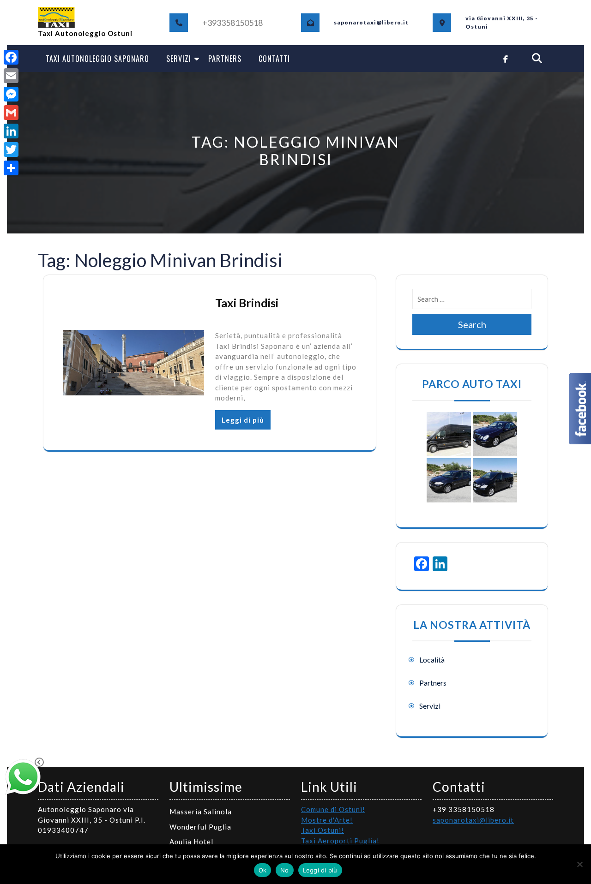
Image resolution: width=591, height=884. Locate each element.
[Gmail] (11, 112)
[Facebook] (11, 57)
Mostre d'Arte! (327, 820)
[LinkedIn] (11, 131)
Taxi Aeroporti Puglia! (340, 840)
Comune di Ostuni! (333, 809)
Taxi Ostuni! (322, 830)
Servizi (178, 58)
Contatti (274, 58)
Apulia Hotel (191, 841)
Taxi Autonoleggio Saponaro (97, 58)
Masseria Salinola (200, 811)
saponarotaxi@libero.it (473, 820)
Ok (263, 870)
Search (472, 324)
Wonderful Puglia (200, 827)
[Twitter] (11, 149)
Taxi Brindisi (246, 303)
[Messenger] (11, 94)
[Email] (11, 75)
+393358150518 (232, 23)
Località (432, 659)
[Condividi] (11, 168)
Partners (224, 58)
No (284, 870)
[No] (579, 864)
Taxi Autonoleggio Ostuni (85, 33)
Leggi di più (243, 420)
